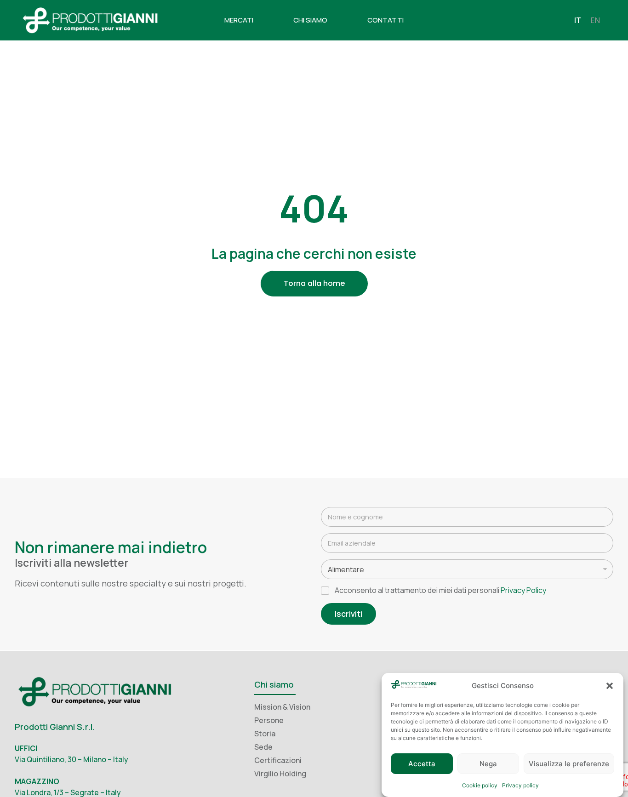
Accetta (421, 764)
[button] (609, 685)
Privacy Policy (523, 590)
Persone (269, 720)
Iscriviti (348, 614)
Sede (263, 747)
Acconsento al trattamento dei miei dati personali (440, 590)
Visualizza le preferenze (569, 764)
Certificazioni (278, 760)
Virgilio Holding (280, 774)
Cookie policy (479, 785)
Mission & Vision (282, 707)
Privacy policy (520, 785)
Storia (264, 734)
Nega (488, 764)
